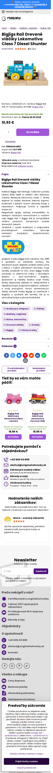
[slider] (20, 49)
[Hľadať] (33, 19)
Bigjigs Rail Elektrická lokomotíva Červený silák (37, 417)
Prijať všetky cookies (26, 761)
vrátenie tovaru (25, 166)
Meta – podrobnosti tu (37, 735)
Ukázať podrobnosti (26, 767)
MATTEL (19, 4)
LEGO (27, 4)
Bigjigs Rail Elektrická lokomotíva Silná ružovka (13, 417)
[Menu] (47, 19)
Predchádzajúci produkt (15, 369)
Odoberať (41, 571)
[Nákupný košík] (40, 19)
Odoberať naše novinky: (25, 563)
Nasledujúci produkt (39, 369)
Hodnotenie (7, 48)
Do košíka (32, 132)
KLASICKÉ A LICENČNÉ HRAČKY (31, 5)
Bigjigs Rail (16, 152)
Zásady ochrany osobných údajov (26, 753)
